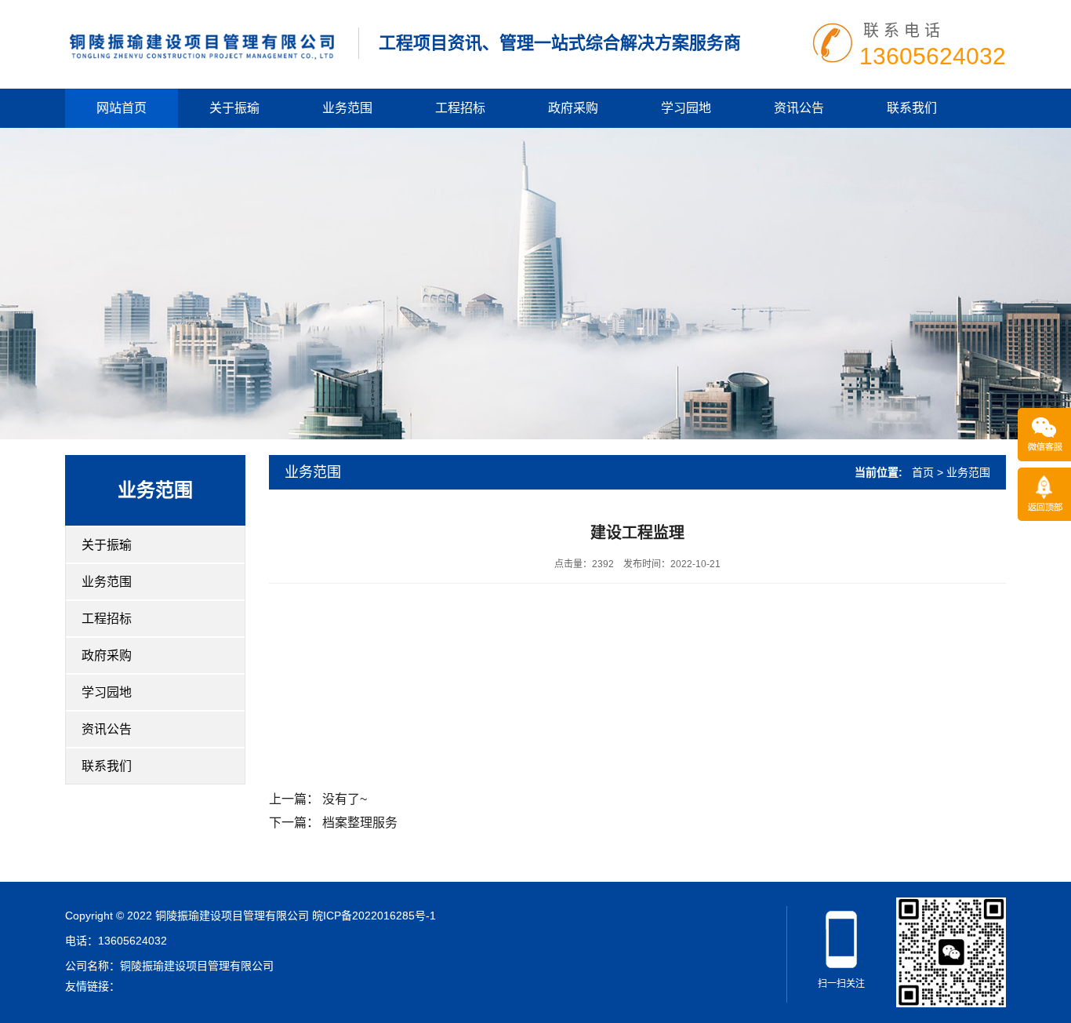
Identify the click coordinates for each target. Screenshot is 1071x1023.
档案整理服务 (360, 822)
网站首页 (121, 108)
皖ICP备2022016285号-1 (374, 915)
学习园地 (686, 108)
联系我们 (912, 108)
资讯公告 (799, 108)
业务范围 (347, 108)
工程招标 (460, 108)
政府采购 (573, 108)
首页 (923, 472)
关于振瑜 (234, 108)
